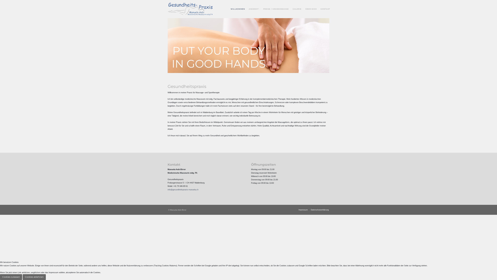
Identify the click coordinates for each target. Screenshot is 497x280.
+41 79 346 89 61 (180, 186)
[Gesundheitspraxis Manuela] (190, 9)
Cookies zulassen (11, 277)
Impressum (303, 210)
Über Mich (311, 9)
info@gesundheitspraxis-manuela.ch (183, 189)
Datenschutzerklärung (320, 210)
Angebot (254, 9)
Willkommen (238, 9)
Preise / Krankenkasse (276, 9)
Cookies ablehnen (34, 277)
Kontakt (325, 9)
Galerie (297, 9)
